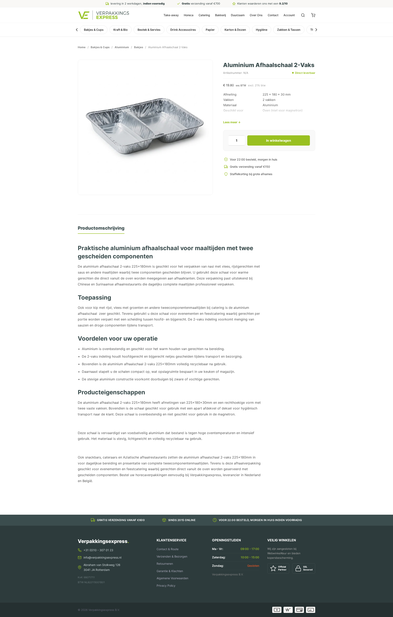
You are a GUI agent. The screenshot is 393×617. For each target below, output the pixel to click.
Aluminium (122, 47)
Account (289, 15)
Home (82, 47)
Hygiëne (261, 29)
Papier (210, 29)
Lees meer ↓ (232, 122)
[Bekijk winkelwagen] (313, 15)
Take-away (171, 15)
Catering (204, 15)
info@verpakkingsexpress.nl (102, 557)
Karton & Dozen (235, 29)
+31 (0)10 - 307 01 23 (98, 550)
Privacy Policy (166, 585)
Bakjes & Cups (94, 29)
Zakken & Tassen (288, 29)
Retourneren (165, 563)
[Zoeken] (303, 15)
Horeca (188, 15)
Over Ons (256, 15)
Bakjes (138, 47)
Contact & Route (167, 549)
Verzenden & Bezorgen (172, 556)
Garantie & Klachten (170, 571)
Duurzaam (238, 15)
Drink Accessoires (183, 29)
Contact (273, 15)
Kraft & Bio (120, 29)
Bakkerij (220, 15)
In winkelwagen (278, 140)
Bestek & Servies (149, 29)
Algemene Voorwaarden (172, 578)
